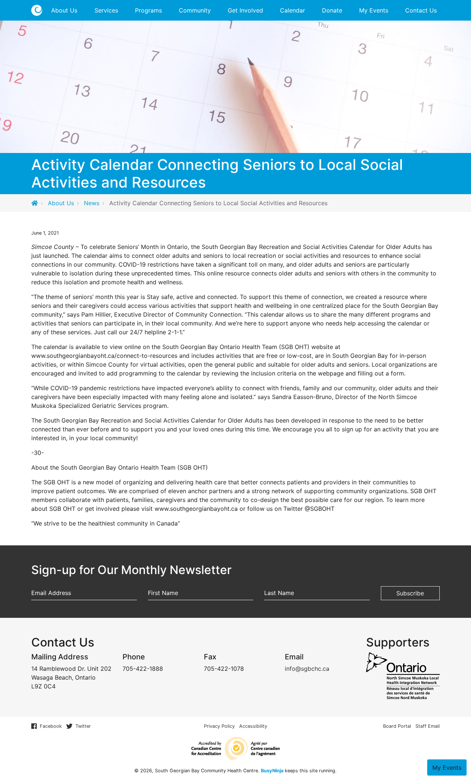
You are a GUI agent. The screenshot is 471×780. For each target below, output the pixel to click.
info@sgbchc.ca (307, 668)
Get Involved (245, 10)
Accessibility (253, 726)
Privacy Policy (219, 726)
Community (195, 10)
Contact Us (421, 10)
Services (106, 10)
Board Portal (397, 726)
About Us (64, 10)
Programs (148, 10)
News (91, 203)
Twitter (83, 726)
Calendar (292, 10)
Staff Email (427, 726)
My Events (373, 10)
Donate (332, 10)
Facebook (51, 726)
